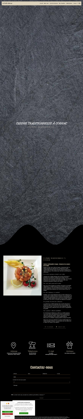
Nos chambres (62, 3)
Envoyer (41, 398)
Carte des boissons (54, 3)
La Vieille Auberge (7, 3)
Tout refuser (7, 414)
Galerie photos (69, 3)
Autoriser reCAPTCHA (24, 413)
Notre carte (46, 3)
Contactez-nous (61, 326)
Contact (75, 3)
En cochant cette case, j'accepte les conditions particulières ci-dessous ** (29, 394)
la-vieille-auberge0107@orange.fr (51, 354)
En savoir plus (50, 326)
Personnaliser (7, 416)
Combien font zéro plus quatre (19, 379)
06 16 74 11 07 (32, 354)
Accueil (41, 3)
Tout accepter (8, 411)
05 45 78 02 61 (32, 353)
